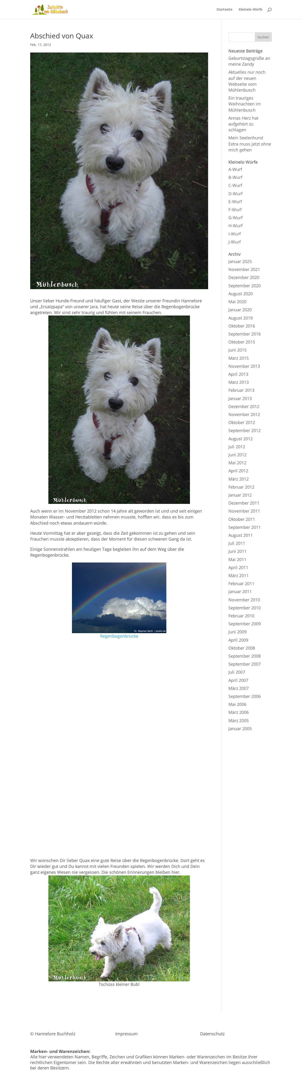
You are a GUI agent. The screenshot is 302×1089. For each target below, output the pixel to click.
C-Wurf (235, 185)
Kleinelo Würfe (250, 10)
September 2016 (244, 334)
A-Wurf (235, 169)
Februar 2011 (241, 583)
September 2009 (244, 624)
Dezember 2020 (243, 277)
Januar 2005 (240, 728)
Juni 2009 (237, 632)
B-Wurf (235, 177)
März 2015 (238, 358)
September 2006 (244, 696)
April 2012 (238, 471)
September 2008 (244, 656)
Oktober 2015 (241, 342)
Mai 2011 (237, 559)
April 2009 (238, 640)
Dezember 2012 (243, 406)
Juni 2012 (237, 454)
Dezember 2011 (243, 503)
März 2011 (238, 575)
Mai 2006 (237, 704)
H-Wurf (235, 225)
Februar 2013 (241, 390)
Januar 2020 (240, 309)
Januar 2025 (240, 261)
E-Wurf (235, 201)
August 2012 (240, 438)
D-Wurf (235, 193)
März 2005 (238, 720)
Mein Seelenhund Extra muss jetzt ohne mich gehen (249, 143)
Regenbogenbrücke (119, 636)
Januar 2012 (240, 495)
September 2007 (244, 664)
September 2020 (244, 285)
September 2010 (244, 608)
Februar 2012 (241, 487)
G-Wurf (235, 217)
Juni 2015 (237, 350)
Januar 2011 (240, 591)
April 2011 (238, 567)
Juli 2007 (236, 672)
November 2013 (244, 366)
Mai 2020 (237, 301)
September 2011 (244, 527)
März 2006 (238, 712)
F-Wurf (235, 209)
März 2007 (238, 688)
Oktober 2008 (241, 648)
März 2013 (238, 382)
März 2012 (238, 479)
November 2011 (244, 511)
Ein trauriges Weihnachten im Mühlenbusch (244, 104)
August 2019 (240, 318)
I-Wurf (234, 234)
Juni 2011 (237, 551)
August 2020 (240, 293)
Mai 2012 (237, 463)
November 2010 (244, 600)
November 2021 (244, 269)
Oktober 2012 (241, 422)
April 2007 (238, 680)
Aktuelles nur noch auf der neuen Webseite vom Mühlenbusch (246, 81)
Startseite (224, 10)
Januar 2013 (240, 398)
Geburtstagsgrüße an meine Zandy (249, 61)
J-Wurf (234, 242)
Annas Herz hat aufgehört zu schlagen (243, 124)
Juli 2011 (236, 543)
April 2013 (238, 374)
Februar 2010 (241, 616)
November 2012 (244, 414)
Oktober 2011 (241, 519)
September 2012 (244, 430)
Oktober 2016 (241, 326)
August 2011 (240, 535)
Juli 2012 (236, 446)
